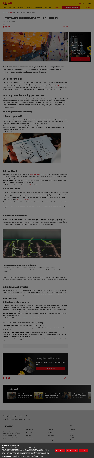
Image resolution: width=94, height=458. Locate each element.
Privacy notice (35, 456)
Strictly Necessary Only (72, 450)
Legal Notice (40, 456)
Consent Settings (60, 450)
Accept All (83, 450)
